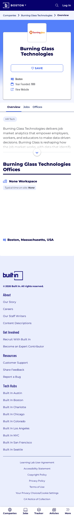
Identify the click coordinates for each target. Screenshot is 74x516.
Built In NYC (11, 435)
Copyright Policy (37, 474)
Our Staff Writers (14, 316)
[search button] (56, 5)
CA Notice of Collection (37, 499)
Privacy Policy (37, 480)
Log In (66, 5)
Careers (8, 309)
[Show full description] (37, 152)
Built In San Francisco (17, 442)
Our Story (9, 302)
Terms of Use (37, 486)
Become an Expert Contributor (23, 346)
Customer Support (15, 362)
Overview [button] (13, 107)
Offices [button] (37, 107)
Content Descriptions (17, 323)
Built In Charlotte (14, 407)
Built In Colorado (14, 421)
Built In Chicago (13, 414)
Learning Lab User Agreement (37, 462)
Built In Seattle (13, 449)
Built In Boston (13, 400)
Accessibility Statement (37, 468)
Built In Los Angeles (16, 428)
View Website (22, 89)
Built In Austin (12, 393)
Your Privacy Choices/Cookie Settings (37, 493)
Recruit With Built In (17, 339)
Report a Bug (12, 377)
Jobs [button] (26, 107)
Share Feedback (13, 369)
